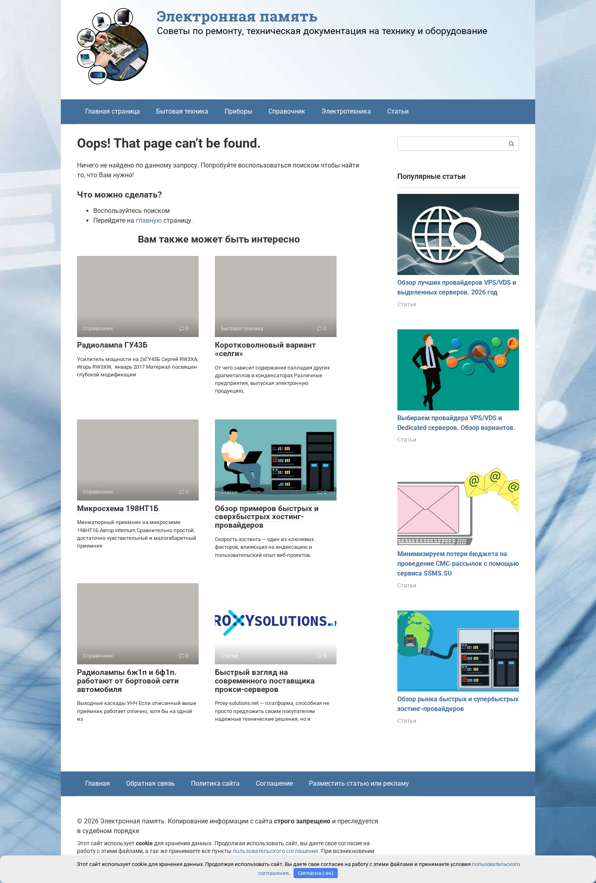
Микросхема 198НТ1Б (118, 508)
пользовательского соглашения (275, 851)
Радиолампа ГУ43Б (112, 345)
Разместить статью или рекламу (359, 783)
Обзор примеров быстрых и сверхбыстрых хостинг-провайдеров (267, 517)
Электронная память (237, 16)
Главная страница (112, 111)
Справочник (286, 111)
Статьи (398, 111)
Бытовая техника (182, 111)
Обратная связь (150, 783)
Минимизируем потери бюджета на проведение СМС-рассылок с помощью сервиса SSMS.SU (458, 563)
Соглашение (274, 783)
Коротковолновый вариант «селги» (265, 349)
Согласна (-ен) (316, 873)
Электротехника (346, 111)
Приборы (238, 111)
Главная (97, 783)
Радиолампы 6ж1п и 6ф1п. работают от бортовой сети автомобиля (128, 681)
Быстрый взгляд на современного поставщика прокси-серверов (265, 681)
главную (149, 220)
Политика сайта (215, 783)
